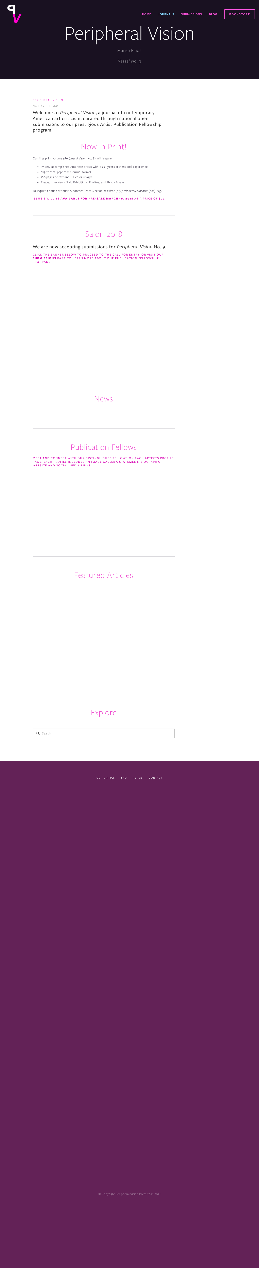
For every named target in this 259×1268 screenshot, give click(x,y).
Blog (213, 14)
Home (146, 14)
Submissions (191, 14)
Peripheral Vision (48, 100)
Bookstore (239, 14)
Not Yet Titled (45, 106)
